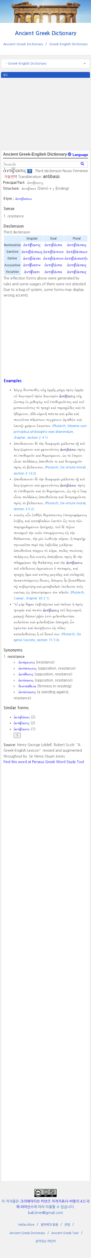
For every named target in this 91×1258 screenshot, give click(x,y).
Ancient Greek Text (65, 1233)
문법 (67, 1224)
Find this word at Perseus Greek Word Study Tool (44, 762)
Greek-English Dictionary (68, 44)
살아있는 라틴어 (45, 1241)
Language (80, 155)
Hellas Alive (26, 1224)
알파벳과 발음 (49, 1224)
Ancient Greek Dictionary (45, 33)
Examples (12, 381)
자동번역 (10, 177)
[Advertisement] (45, 113)
